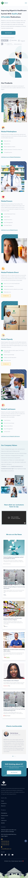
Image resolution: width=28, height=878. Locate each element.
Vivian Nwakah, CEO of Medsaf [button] (11, 680)
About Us (3, 805)
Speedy (3, 823)
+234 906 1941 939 (5, 844)
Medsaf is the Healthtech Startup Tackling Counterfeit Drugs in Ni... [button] (14, 709)
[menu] (26, 3)
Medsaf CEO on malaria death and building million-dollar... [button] (14, 650)
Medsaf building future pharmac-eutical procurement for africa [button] (13, 558)
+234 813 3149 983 (5, 843)
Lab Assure (3, 820)
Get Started (8, 32)
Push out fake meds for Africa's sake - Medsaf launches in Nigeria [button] (12, 619)
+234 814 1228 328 (5, 841)
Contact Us (3, 803)
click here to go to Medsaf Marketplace (10, 157)
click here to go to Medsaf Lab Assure (10, 436)
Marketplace (4, 813)
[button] (25, 841)
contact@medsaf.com (6, 848)
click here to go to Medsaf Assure (9, 230)
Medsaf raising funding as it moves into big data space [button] (14, 587)
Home (2, 801)
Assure (2, 818)
